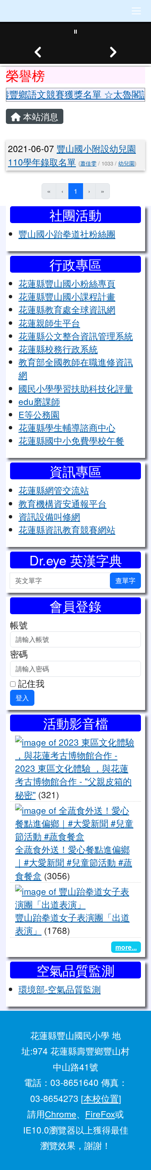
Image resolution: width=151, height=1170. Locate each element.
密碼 (19, 653)
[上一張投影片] (38, 52)
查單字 (125, 580)
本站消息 (39, 116)
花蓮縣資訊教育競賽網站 (66, 529)
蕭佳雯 (88, 163)
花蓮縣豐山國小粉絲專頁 (66, 283)
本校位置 (101, 1098)
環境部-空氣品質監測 (59, 989)
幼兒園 (126, 163)
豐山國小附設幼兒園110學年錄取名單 (72, 155)
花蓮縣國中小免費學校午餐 (71, 440)
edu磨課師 (39, 401)
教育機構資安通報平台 (62, 503)
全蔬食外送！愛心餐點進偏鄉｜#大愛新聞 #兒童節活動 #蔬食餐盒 (73, 862)
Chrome (60, 1113)
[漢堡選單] (136, 11)
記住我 (30, 683)
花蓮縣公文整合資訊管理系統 (75, 335)
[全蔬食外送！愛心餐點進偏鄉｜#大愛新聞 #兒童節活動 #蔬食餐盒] (75, 821)
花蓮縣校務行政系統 (58, 348)
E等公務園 (39, 414)
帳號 (19, 624)
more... (126, 947)
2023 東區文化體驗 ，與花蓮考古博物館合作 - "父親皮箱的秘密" (73, 781)
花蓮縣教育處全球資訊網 (66, 309)
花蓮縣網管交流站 (53, 490)
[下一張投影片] (113, 52)
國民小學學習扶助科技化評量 (75, 388)
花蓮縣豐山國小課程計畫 (66, 296)
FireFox (100, 1113)
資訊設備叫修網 (49, 516)
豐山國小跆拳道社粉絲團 (66, 233)
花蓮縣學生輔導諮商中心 (66, 427)
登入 (22, 697)
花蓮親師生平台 (49, 322)
